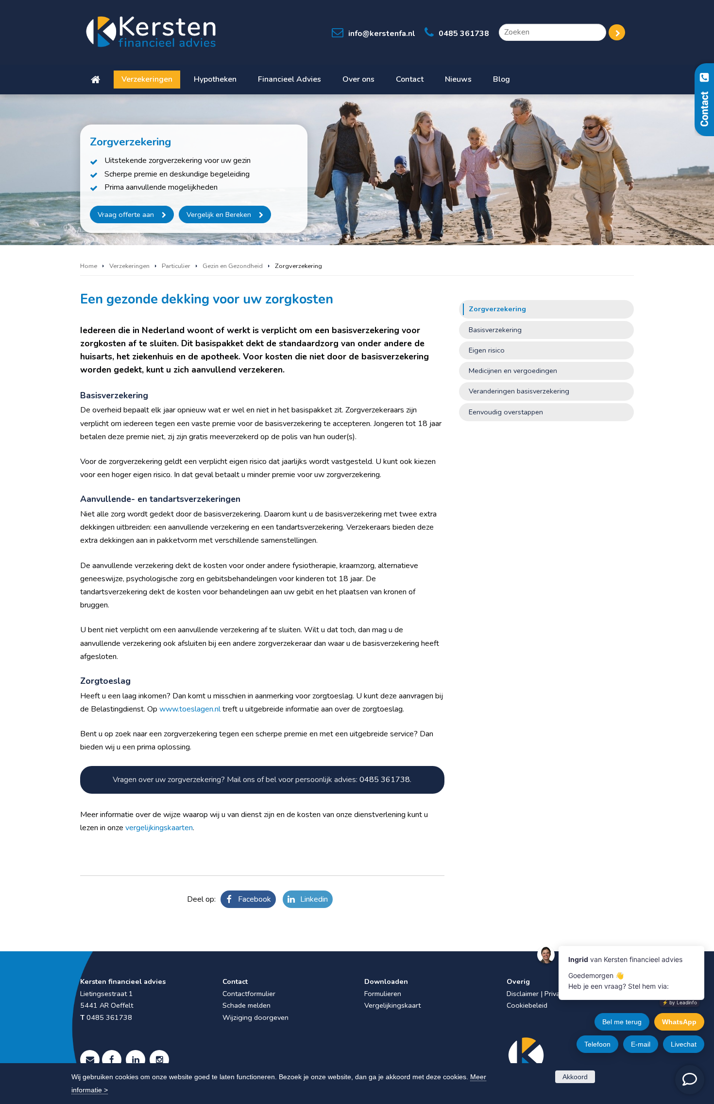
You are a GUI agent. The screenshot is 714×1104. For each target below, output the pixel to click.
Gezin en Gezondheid (233, 266)
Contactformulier (248, 993)
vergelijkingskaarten (159, 827)
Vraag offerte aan (126, 214)
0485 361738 (464, 33)
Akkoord (575, 1077)
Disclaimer (523, 993)
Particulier (176, 266)
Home (88, 266)
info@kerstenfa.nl (381, 33)
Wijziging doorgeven (255, 1017)
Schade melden (246, 1005)
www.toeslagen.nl (190, 709)
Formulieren (382, 993)
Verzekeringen (129, 266)
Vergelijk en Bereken (219, 214)
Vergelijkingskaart (392, 1005)
